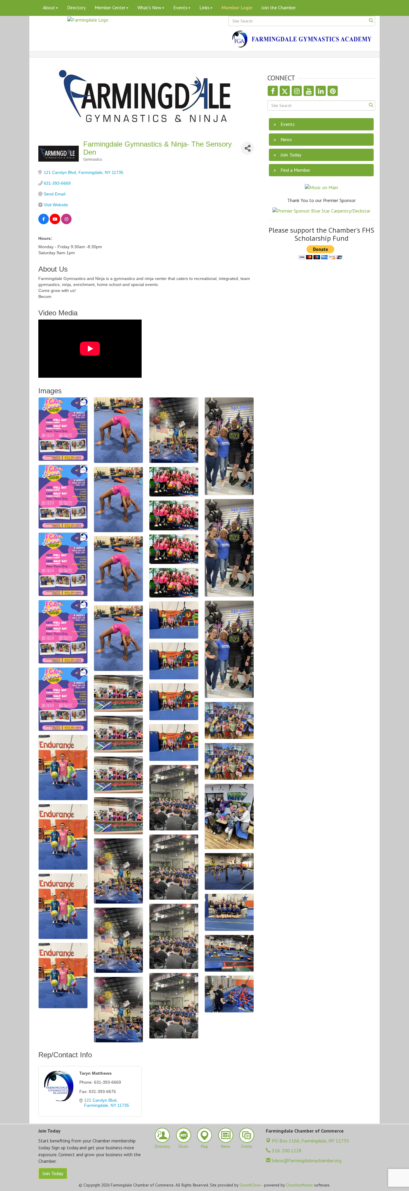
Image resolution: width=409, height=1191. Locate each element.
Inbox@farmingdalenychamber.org (306, 1160)
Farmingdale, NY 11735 (310, 1141)
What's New (149, 7)
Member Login (237, 7)
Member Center (110, 7)
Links (204, 7)
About (49, 7)
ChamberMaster (299, 1185)
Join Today (53, 1173)
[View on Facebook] (43, 222)
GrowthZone (250, 1185)
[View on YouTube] (55, 222)
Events (180, 7)
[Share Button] (247, 148)
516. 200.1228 (286, 1151)
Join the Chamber (278, 7)
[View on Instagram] (66, 222)
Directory (76, 7)
